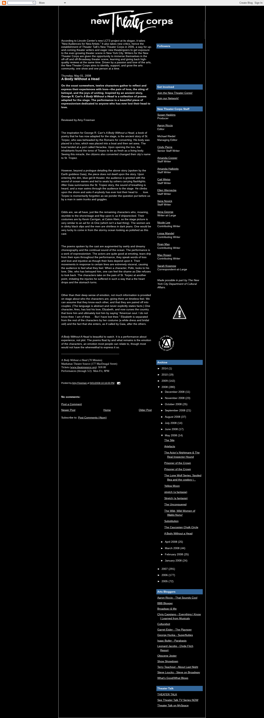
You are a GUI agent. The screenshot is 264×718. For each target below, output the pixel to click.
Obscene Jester (167, 655)
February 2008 (174, 554)
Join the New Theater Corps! (174, 92)
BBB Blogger (165, 603)
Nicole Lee (163, 222)
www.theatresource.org (83, 367)
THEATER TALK (167, 694)
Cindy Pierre (164, 147)
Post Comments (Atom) (92, 417)
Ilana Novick (164, 201)
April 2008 (171, 541)
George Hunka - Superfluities (175, 635)
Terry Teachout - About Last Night (177, 666)
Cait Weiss (163, 179)
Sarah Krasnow (166, 265)
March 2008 (172, 548)
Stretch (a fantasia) (176, 498)
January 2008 (173, 560)
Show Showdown (167, 661)
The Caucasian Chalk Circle (181, 527)
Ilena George (165, 211)
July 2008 (171, 422)
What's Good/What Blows (172, 677)
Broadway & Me (167, 608)
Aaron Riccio (165, 125)
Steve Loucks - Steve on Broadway (178, 672)
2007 (165, 568)
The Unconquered (175, 504)
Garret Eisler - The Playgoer (174, 629)
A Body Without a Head (178, 533)
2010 (165, 374)
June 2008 (172, 429)
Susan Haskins (166, 114)
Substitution (171, 521)
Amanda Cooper (167, 157)
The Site (169, 440)
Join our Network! (168, 98)
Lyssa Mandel (165, 233)
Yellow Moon (172, 485)
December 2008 (175, 391)
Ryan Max (163, 244)
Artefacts (169, 446)
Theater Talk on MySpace (173, 705)
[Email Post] (118, 383)
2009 (165, 380)
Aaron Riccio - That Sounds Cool (177, 597)
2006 (165, 575)
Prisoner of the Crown (177, 463)
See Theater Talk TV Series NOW (177, 700)
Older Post (145, 410)
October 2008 (173, 404)
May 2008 (171, 435)
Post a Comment (71, 404)
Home (107, 410)
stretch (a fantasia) (175, 492)
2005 (165, 581)
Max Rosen (164, 255)
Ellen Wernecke (166, 190)
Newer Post (68, 410)
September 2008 (175, 410)
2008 (165, 387)
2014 (165, 368)
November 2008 (175, 398)
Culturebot (163, 624)
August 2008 (173, 416)
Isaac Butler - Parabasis (172, 640)
